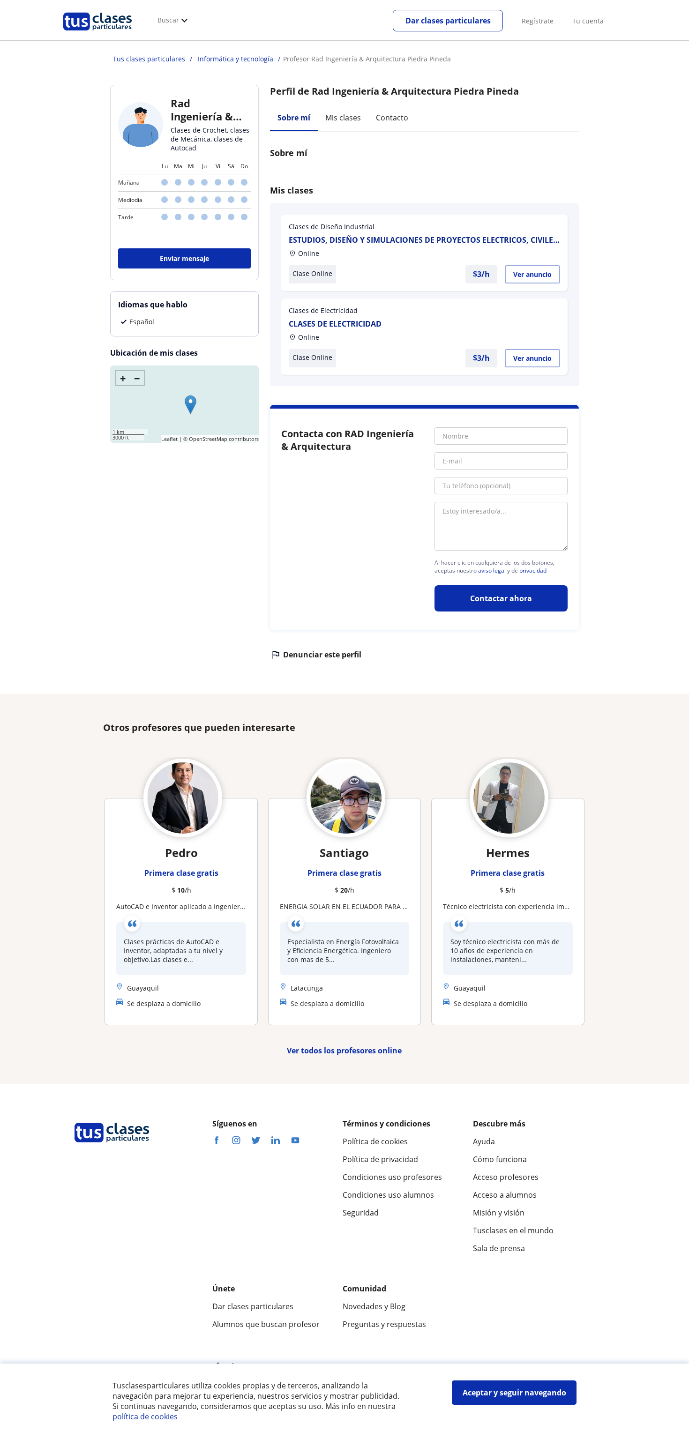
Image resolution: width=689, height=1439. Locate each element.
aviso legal (492, 571)
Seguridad (361, 1213)
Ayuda (484, 1141)
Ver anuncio (532, 274)
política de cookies (145, 1416)
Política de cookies (375, 1141)
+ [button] (123, 378)
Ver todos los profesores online (344, 1050)
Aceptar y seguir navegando (514, 1392)
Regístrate (538, 20)
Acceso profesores (506, 1177)
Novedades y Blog (374, 1306)
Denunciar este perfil (322, 654)
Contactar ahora (501, 598)
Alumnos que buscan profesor (266, 1324)
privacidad (533, 571)
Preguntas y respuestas (384, 1324)
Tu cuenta (588, 20)
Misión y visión (498, 1213)
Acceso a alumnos (505, 1195)
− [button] (137, 378)
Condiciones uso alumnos (388, 1195)
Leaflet (169, 438)
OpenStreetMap (208, 438)
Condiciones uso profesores (392, 1177)
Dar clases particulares (448, 20)
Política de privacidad (380, 1159)
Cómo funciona (500, 1159)
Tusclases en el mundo (513, 1230)
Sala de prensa (499, 1248)
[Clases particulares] (97, 33)
